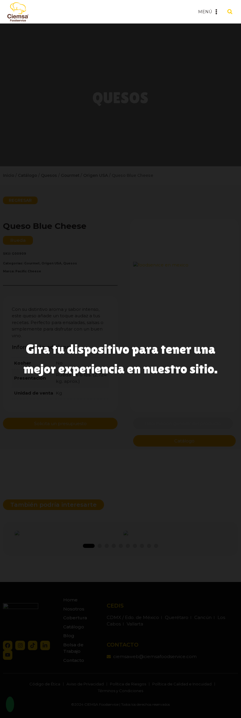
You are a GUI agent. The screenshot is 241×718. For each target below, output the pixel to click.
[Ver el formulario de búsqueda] (230, 11)
